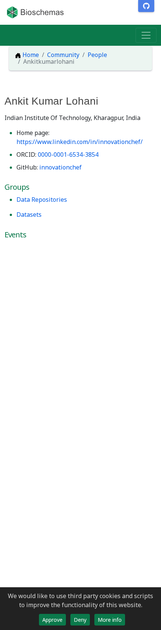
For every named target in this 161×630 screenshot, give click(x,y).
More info (110, 619)
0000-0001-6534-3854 (68, 154)
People (97, 55)
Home (30, 55)
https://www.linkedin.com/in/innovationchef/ (79, 142)
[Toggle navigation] (146, 35)
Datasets (29, 214)
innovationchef (60, 167)
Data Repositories (41, 199)
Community (63, 55)
